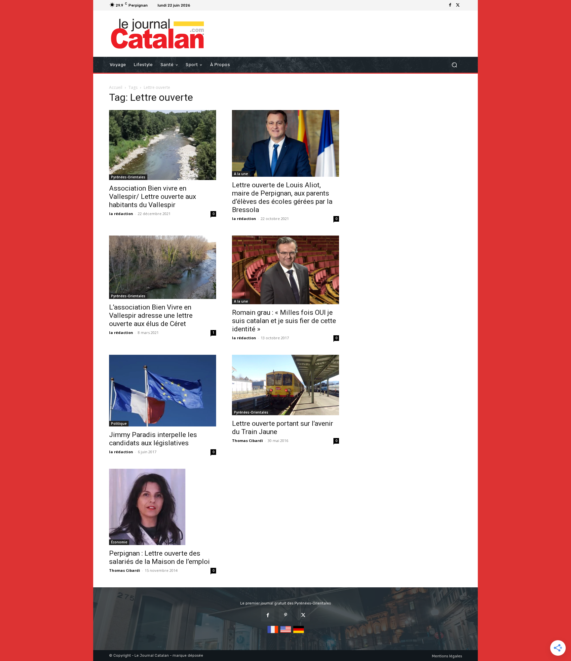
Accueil (115, 87)
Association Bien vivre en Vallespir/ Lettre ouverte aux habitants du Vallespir (152, 196)
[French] (273, 633)
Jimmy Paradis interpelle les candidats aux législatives (153, 439)
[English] (285, 633)
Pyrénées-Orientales (128, 177)
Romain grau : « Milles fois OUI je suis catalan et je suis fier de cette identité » (284, 321)
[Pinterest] (285, 614)
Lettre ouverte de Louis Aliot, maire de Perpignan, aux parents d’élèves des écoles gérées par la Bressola (282, 197)
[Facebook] (450, 5)
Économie (119, 542)
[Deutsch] (298, 633)
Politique (119, 423)
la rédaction (121, 213)
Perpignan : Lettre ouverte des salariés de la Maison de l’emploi (159, 557)
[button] (454, 65)
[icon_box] (201, 6)
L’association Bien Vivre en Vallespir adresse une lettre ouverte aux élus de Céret (151, 315)
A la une (241, 173)
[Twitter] (458, 5)
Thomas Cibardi (247, 440)
